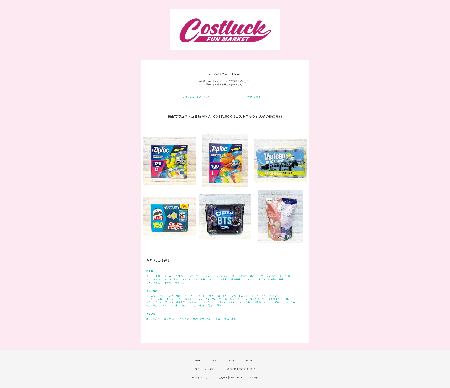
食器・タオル (153, 279)
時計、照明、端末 (202, 319)
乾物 (248, 302)
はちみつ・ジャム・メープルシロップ (244, 299)
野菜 (210, 305)
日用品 (149, 271)
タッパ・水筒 (171, 279)
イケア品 (150, 314)
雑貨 (218, 319)
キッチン (184, 319)
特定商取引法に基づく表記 (241, 369)
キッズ (212, 279)
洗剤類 (242, 276)
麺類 (219, 305)
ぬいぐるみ (170, 319)
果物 (201, 305)
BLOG (232, 360)
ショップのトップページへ (196, 97)
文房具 (223, 279)
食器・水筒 (230, 319)
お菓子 (188, 299)
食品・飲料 (152, 291)
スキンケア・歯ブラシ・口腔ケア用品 (264, 279)
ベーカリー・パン (155, 296)
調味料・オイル (263, 302)
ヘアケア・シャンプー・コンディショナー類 (212, 276)
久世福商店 (274, 299)
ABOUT (215, 360)
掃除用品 (235, 279)
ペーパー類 (284, 276)
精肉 (193, 305)
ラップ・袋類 (153, 276)
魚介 (184, 305)
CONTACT (250, 360)
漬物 (164, 305)
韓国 (211, 296)
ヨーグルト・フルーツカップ (233, 296)
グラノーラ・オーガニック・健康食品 (165, 302)
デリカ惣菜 (174, 296)
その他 (167, 282)
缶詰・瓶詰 (152, 305)
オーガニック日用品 (174, 276)
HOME (197, 360)
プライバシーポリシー (206, 369)
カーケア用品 (153, 282)
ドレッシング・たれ (285, 302)
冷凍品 (287, 299)
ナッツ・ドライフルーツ (208, 299)
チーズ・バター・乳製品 (264, 296)
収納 (252, 276)
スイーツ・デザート (194, 296)
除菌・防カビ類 (267, 276)
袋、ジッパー (153, 319)
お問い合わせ (253, 97)
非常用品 (179, 282)
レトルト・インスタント (201, 302)
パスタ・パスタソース (230, 302)
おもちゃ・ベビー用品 (193, 279)
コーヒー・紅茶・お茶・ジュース (163, 299)
